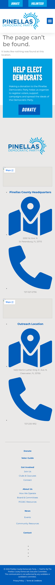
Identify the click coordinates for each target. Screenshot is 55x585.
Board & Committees (27, 497)
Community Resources (27, 523)
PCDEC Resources (28, 502)
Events (27, 517)
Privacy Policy (18, 580)
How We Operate (27, 493)
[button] (50, 21)
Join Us (27, 471)
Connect (27, 480)
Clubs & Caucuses (27, 475)
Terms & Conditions (34, 580)
